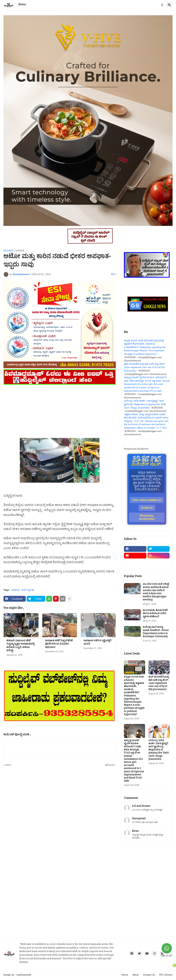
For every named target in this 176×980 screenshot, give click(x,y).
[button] (162, 5)
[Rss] (135, 562)
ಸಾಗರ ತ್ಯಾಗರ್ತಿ (27, 589)
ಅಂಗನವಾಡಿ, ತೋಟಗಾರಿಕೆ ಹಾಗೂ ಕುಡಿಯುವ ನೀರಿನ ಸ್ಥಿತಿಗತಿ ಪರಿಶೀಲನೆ (155, 614)
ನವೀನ (8, 765)
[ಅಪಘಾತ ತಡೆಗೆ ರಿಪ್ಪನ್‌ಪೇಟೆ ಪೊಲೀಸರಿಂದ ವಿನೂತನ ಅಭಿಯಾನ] (59, 625)
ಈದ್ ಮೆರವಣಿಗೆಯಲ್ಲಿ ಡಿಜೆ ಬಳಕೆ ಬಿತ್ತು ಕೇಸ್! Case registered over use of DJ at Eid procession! (144, 367)
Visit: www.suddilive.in (146, 500)
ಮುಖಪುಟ (8, 250)
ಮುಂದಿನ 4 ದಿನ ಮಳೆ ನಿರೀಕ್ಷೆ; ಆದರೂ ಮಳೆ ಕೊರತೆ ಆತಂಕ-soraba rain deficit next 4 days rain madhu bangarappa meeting (156, 592)
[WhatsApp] (49, 599)
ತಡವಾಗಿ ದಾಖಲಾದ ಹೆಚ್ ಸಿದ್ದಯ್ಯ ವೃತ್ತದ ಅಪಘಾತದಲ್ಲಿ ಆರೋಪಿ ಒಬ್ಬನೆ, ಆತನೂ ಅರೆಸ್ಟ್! (20, 646)
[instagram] (158, 556)
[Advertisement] (59, 410)
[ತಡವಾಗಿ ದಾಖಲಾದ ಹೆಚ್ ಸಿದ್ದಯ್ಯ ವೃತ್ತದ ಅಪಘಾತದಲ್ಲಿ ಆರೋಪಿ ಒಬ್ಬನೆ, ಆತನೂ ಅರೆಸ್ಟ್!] (21, 625)
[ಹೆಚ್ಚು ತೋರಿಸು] (69, 599)
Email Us (147, 507)
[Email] (62, 599)
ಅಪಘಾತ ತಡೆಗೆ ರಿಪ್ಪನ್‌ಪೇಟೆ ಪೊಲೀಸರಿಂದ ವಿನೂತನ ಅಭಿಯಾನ (59, 644)
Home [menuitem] (22, 5)
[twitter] (158, 549)
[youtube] (135, 556)
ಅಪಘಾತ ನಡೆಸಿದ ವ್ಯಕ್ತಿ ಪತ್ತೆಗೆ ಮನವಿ (97, 642)
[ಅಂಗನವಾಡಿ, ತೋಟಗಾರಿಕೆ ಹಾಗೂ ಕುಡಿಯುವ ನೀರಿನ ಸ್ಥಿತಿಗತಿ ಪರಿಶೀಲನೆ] (132, 614)
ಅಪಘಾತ (20, 250)
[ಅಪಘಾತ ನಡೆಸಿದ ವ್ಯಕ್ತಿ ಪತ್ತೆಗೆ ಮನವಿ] (98, 625)
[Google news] (158, 562)
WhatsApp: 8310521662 (147, 517)
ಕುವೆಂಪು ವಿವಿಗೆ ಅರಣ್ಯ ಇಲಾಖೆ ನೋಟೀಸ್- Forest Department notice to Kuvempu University (156, 632)
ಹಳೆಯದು (109, 765)
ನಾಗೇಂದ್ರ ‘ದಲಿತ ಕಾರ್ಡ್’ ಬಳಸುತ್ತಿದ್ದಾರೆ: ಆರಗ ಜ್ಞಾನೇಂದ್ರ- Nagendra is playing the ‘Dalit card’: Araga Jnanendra (145, 404)
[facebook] (135, 549)
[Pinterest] (56, 599)
